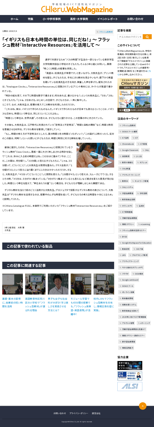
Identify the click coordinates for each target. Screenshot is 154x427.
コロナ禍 (139, 249)
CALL (147, 150)
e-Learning (145, 224)
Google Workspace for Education (136, 242)
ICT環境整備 (127, 212)
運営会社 (96, 413)
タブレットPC (127, 205)
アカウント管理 (128, 323)
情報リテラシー (128, 224)
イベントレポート (107, 19)
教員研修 (125, 249)
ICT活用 (125, 137)
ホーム (14, 19)
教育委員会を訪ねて (130, 310)
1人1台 (139, 156)
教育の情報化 (127, 162)
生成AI (141, 205)
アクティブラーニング (130, 261)
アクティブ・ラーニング (131, 175)
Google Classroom (130, 150)
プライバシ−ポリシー (78, 413)
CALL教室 (126, 168)
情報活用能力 (127, 347)
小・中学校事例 (52, 19)
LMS (124, 255)
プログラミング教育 (140, 255)
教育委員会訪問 (128, 199)
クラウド (125, 273)
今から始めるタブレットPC (132, 267)
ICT (136, 137)
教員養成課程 (127, 298)
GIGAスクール (127, 286)
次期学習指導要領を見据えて (134, 329)
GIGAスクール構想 (129, 131)
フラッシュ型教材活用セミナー (134, 230)
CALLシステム (127, 187)
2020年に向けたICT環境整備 (134, 317)
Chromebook (128, 144)
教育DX (125, 181)
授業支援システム (129, 304)
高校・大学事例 (79, 19)
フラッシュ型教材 (106, 31)
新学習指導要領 (128, 341)
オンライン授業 (128, 292)
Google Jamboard (130, 280)
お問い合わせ (135, 19)
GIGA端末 (139, 273)
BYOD (124, 236)
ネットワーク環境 (141, 181)
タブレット (143, 162)
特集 (30, 19)
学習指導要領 (127, 193)
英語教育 (125, 156)
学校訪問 (143, 193)
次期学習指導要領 (129, 218)
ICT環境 (143, 144)
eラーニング (145, 323)
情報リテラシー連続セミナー (133, 335)
